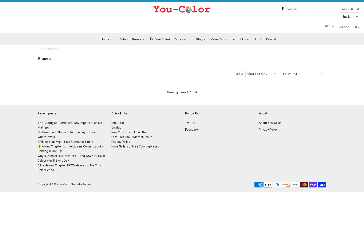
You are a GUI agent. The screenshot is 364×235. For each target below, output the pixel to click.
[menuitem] (102, 39)
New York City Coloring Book (130, 132)
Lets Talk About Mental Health (131, 137)
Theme (74, 184)
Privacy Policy (120, 141)
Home (41, 49)
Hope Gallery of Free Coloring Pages (135, 146)
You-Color (64, 184)
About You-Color (270, 123)
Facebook (191, 129)
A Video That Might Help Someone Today (65, 141)
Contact (117, 127)
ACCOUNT (349, 9)
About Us (117, 123)
